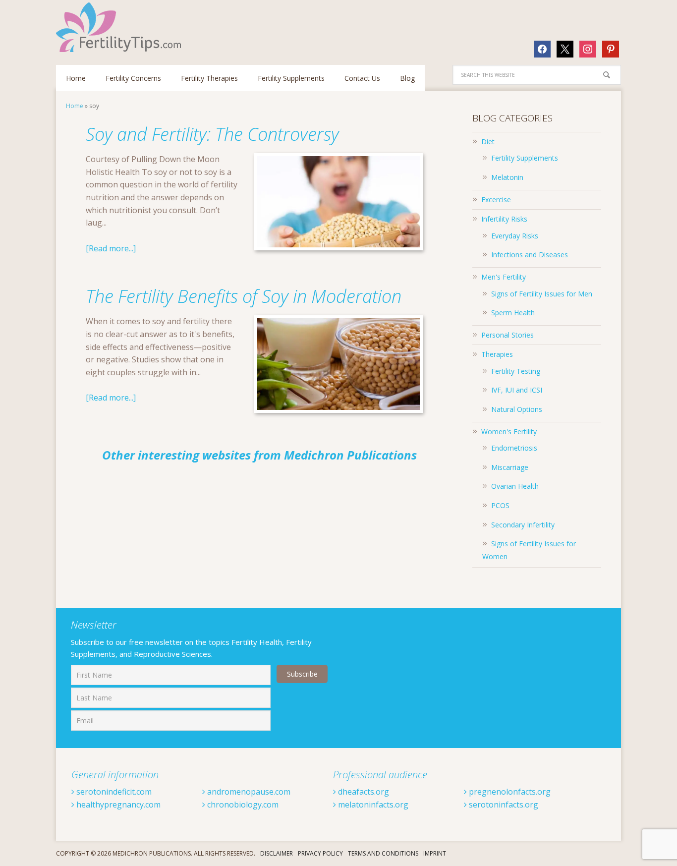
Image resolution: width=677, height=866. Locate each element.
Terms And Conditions (383, 853)
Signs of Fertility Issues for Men (541, 293)
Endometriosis (514, 448)
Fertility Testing (515, 371)
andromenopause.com (247, 791)
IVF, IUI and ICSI (516, 390)
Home (74, 106)
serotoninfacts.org (502, 804)
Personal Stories (507, 335)
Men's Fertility (503, 277)
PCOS (500, 505)
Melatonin (507, 177)
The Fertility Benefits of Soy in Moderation (243, 296)
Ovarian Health (515, 486)
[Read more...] (111, 248)
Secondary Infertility (523, 524)
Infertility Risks (504, 219)
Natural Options (516, 409)
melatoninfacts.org (372, 804)
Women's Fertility (509, 431)
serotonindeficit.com (113, 791)
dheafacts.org (362, 791)
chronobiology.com (242, 804)
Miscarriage (509, 467)
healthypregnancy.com (117, 804)
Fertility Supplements (524, 158)
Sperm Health (513, 312)
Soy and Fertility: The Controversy (212, 134)
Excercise (496, 199)
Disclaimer (276, 853)
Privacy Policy (320, 853)
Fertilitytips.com (120, 27)
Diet (488, 141)
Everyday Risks (514, 235)
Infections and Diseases (529, 254)
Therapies (497, 354)
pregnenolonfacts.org (509, 791)
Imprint (434, 853)
